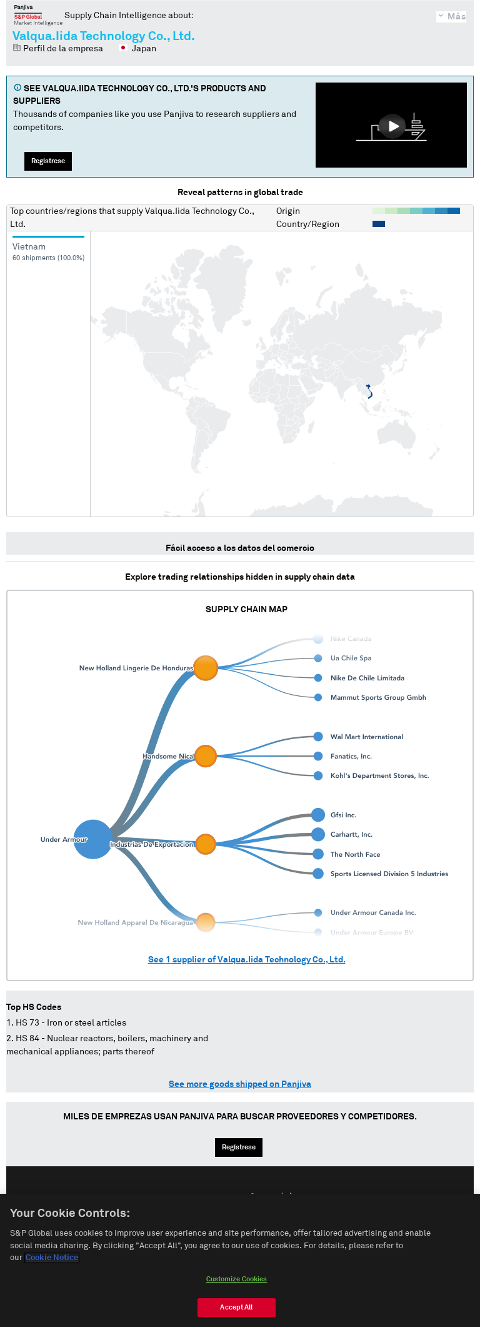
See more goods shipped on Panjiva (240, 1084)
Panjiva (38, 15)
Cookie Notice (52, 1258)
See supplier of (247, 960)
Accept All (236, 1307)
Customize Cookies (237, 1279)
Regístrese (48, 161)
